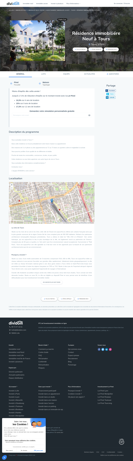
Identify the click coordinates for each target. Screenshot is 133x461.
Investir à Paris (14, 394)
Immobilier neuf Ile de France (19, 358)
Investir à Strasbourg (16, 403)
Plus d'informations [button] (72, 3)
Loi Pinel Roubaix (104, 397)
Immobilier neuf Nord (16, 352)
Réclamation (43, 358)
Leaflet (59, 223)
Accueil (11, 10)
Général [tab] (20, 74)
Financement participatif (47, 391)
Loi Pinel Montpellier (105, 394)
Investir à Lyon (14, 397)
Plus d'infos (81, 49)
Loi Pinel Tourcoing (105, 403)
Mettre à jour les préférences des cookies (112, 455)
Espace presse (73, 355)
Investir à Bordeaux (16, 409)
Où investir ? (13, 387)
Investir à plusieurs (57, 3)
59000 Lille (15, 333)
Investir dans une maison (47, 400)
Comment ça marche (46, 349)
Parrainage (72, 365)
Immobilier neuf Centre (36, 10)
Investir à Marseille (16, 400)
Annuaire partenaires (16, 375)
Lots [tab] (43, 74)
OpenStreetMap (82, 223)
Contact (71, 352)
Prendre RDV (112, 49)
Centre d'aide (43, 352)
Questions (114, 74)
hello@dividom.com (18, 330)
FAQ (40, 355)
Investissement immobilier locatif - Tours (60, 10)
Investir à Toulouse (16, 406)
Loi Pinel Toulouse (104, 400)
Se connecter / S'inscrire (122, 3)
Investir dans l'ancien (46, 403)
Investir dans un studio (46, 397)
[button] (51, 201)
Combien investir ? (75, 394)
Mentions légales (89, 452)
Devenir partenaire (16, 372)
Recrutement (73, 358)
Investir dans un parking (47, 406)
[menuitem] (28, 3)
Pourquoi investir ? (75, 391)
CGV (103, 452)
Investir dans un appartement (49, 394)
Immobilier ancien (42, 3)
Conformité (42, 362)
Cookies (120, 452)
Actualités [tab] (89, 74)
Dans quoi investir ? (44, 387)
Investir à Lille (14, 391)
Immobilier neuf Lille (16, 355)
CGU (97, 452)
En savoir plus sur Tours (51, 282)
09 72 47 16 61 (16, 327)
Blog (69, 362)
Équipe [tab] (66, 74)
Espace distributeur (16, 378)
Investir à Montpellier (16, 416)
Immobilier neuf (28, 3)
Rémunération (43, 365)
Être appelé (96, 49)
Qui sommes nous (74, 349)
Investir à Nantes (15, 413)
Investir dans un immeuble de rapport (52, 409)
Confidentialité (111, 452)
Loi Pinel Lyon (103, 391)
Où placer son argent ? (76, 397)
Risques (41, 368)
